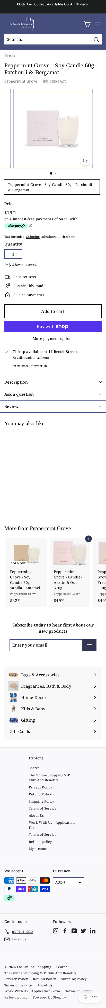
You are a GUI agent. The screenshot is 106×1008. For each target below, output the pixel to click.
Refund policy (40, 841)
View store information (30, 366)
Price (9, 203)
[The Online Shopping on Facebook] (65, 930)
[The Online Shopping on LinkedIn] (92, 930)
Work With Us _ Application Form (52, 825)
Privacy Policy (40, 787)
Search (34, 768)
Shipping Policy (41, 801)
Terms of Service (43, 808)
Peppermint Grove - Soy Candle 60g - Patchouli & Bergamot (50, 187)
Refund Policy (40, 794)
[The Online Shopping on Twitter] (83, 930)
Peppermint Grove (20, 81)
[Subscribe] (89, 645)
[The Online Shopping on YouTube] (74, 930)
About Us (36, 815)
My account (38, 848)
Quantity (13, 244)
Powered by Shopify (49, 997)
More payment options (53, 338)
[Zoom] (85, 161)
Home (8, 55)
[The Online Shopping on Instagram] (55, 930)
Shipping (33, 236)
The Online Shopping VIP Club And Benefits (49, 778)
